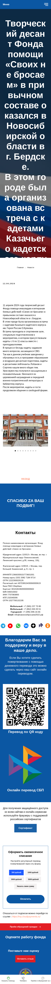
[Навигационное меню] (46, 4)
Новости (30, 806)
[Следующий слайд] (48, 968)
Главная (20, 806)
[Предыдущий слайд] (2, 968)
